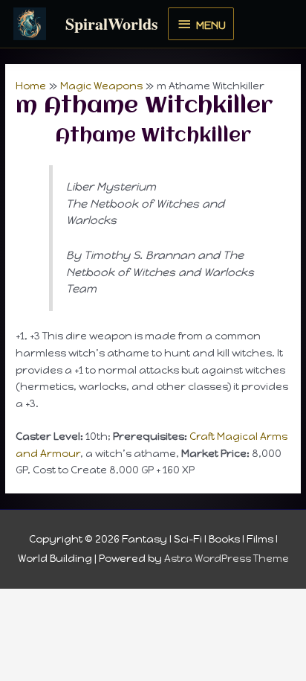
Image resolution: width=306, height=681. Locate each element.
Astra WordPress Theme (226, 558)
